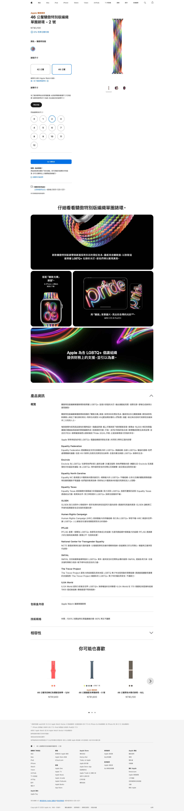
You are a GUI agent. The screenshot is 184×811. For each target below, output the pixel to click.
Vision (33, 770)
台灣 (152, 807)
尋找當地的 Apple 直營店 (48, 800)
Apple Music (59, 775)
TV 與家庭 (34, 776)
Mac (32, 757)
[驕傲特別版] (33, 49)
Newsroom (132, 771)
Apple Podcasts (60, 781)
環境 (130, 757)
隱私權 (131, 760)
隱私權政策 (68, 807)
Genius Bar (84, 757)
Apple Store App (85, 766)
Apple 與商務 (108, 754)
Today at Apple (85, 760)
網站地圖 (94, 807)
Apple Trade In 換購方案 (88, 773)
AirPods (33, 773)
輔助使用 (131, 754)
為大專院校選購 (109, 768)
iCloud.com (59, 760)
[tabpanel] (117, 47)
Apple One (59, 768)
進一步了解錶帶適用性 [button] (38, 81)
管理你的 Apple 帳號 (61, 754)
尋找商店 (82, 754)
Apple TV (58, 771)
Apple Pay (34, 794)
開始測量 (36, 105)
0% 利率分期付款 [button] (44, 32)
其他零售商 (60, 800)
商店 (32, 754)
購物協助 (82, 782)
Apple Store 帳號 (61, 757)
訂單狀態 (82, 779)
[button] (145, 3)
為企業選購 (107, 757)
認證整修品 (83, 770)
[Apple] (31, 746)
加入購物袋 (51, 162)
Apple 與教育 (108, 765)
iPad (32, 760)
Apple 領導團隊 (134, 775)
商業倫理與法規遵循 (135, 781)
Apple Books (59, 784)
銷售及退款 (85, 807)
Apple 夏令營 (84, 763)
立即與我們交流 (40, 189)
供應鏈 (131, 763)
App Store (58, 787)
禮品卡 (33, 786)
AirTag (33, 779)
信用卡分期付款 (84, 776)
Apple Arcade (60, 778)
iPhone (33, 763)
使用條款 (77, 807)
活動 (130, 784)
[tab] (109, 88)
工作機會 (131, 778)
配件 (32, 782)
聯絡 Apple (132, 787)
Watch (33, 766)
